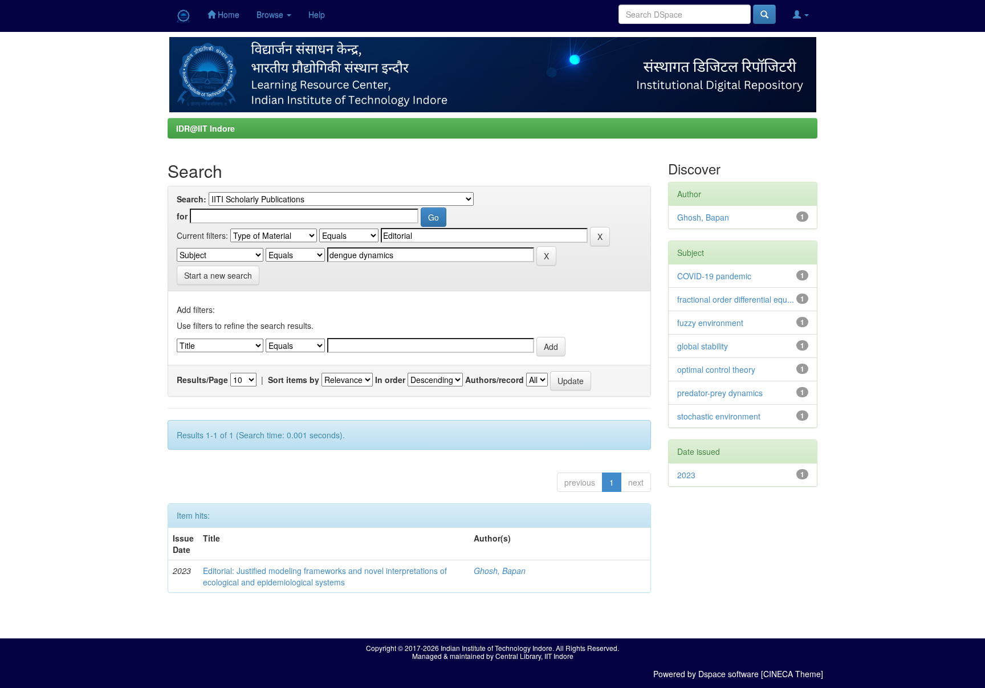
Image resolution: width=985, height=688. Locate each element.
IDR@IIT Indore (205, 128)
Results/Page (202, 379)
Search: (191, 199)
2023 (686, 475)
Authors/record (494, 379)
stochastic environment (718, 416)
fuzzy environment (710, 322)
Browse (271, 14)
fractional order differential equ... (735, 299)
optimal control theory (716, 369)
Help (316, 14)
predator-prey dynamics (720, 392)
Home (227, 14)
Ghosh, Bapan (500, 570)
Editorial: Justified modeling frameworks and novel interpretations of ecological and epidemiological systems (325, 576)
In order (390, 379)
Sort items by (293, 379)
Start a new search (218, 275)
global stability (702, 346)
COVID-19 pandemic (714, 276)
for (182, 216)
